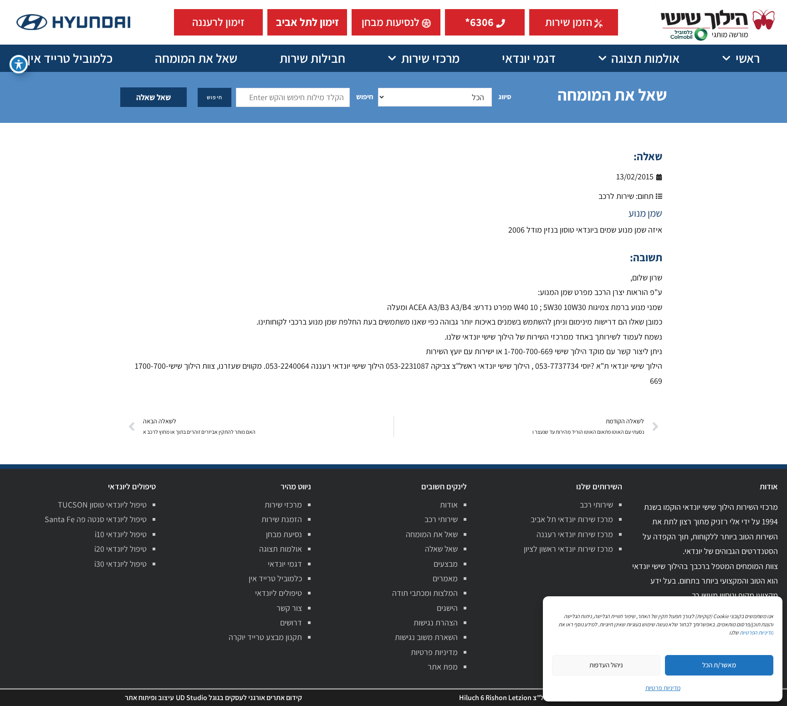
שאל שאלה (153, 97)
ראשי (748, 58)
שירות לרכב (616, 196)
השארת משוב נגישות (426, 637)
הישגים (447, 608)
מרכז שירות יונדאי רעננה (575, 534)
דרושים (291, 622)
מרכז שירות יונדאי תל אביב (572, 519)
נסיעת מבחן (284, 534)
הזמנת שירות (281, 519)
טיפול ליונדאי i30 (120, 564)
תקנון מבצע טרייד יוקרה (265, 637)
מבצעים (446, 564)
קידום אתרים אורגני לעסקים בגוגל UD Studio (239, 697)
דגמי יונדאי (529, 58)
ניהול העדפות (606, 664)
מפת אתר (443, 666)
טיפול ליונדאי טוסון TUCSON (102, 504)
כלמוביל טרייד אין (69, 58)
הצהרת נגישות (436, 622)
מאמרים (445, 578)
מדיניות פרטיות (434, 652)
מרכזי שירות (430, 58)
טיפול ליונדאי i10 (121, 534)
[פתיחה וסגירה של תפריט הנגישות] (19, 64)
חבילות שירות (312, 58)
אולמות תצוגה (645, 58)
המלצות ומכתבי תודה (425, 593)
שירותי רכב (596, 504)
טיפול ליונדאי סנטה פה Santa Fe (96, 519)
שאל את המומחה (196, 58)
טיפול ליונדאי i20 (120, 548)
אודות (449, 504)
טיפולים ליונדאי (278, 593)
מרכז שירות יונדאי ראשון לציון (568, 548)
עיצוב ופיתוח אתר (149, 697)
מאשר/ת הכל (719, 664)
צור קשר (289, 608)
